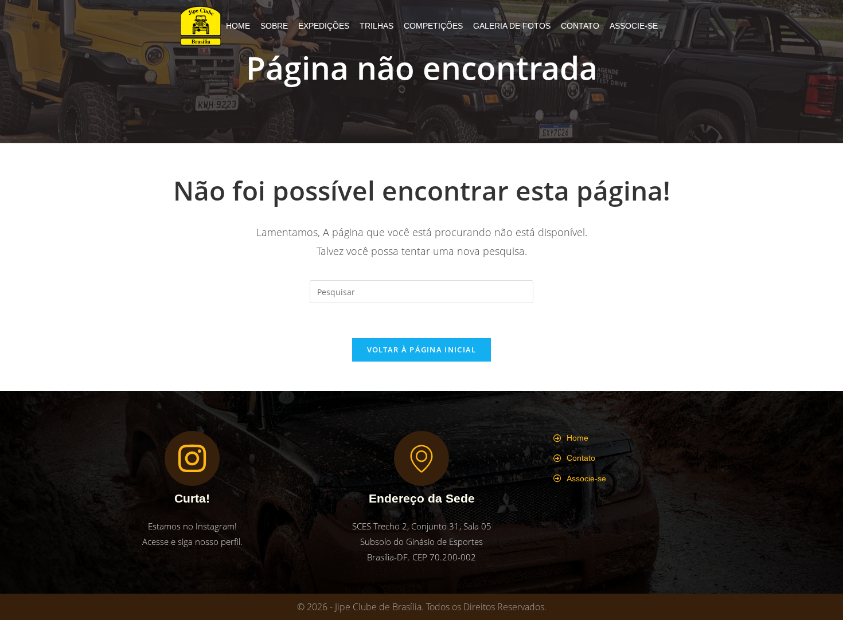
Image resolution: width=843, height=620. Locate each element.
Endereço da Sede (422, 498)
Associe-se (634, 25)
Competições (433, 25)
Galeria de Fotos (512, 25)
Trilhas (376, 25)
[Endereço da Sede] (421, 458)
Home (238, 25)
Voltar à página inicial (422, 349)
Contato (580, 25)
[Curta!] (192, 458)
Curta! (192, 498)
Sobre (274, 25)
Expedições (323, 25)
